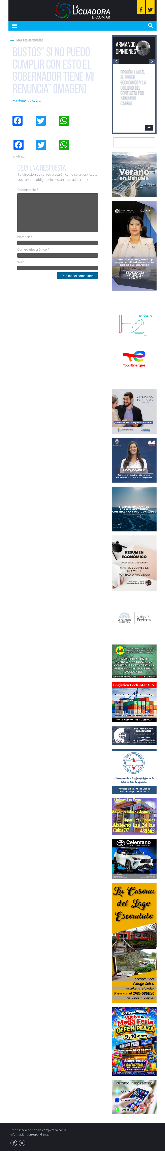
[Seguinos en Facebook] (141, 7)
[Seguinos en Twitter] (150, 7)
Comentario (27, 189)
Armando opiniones (126, 48)
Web (20, 262)
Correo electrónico (33, 249)
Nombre (25, 237)
